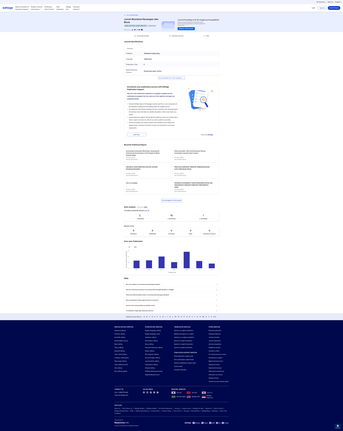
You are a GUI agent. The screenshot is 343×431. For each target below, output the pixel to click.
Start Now (136, 134)
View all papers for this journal (171, 200)
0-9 (215, 317)
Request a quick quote (186, 28)
